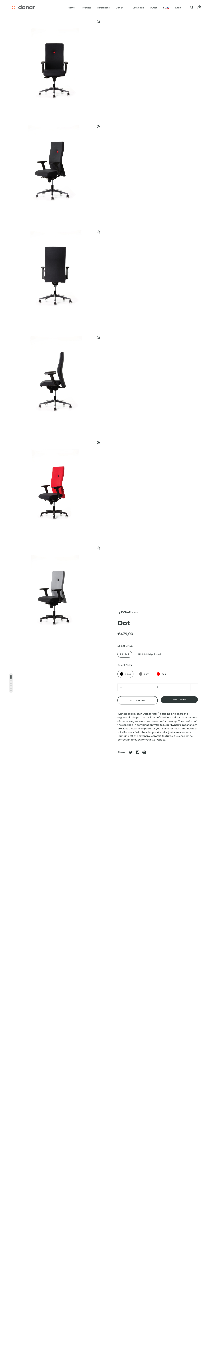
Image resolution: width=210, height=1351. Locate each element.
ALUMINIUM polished (149, 654)
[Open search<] (191, 7)
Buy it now (179, 699)
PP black (125, 654)
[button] (194, 687)
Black (128, 674)
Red (164, 674)
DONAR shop (129, 612)
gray (146, 674)
